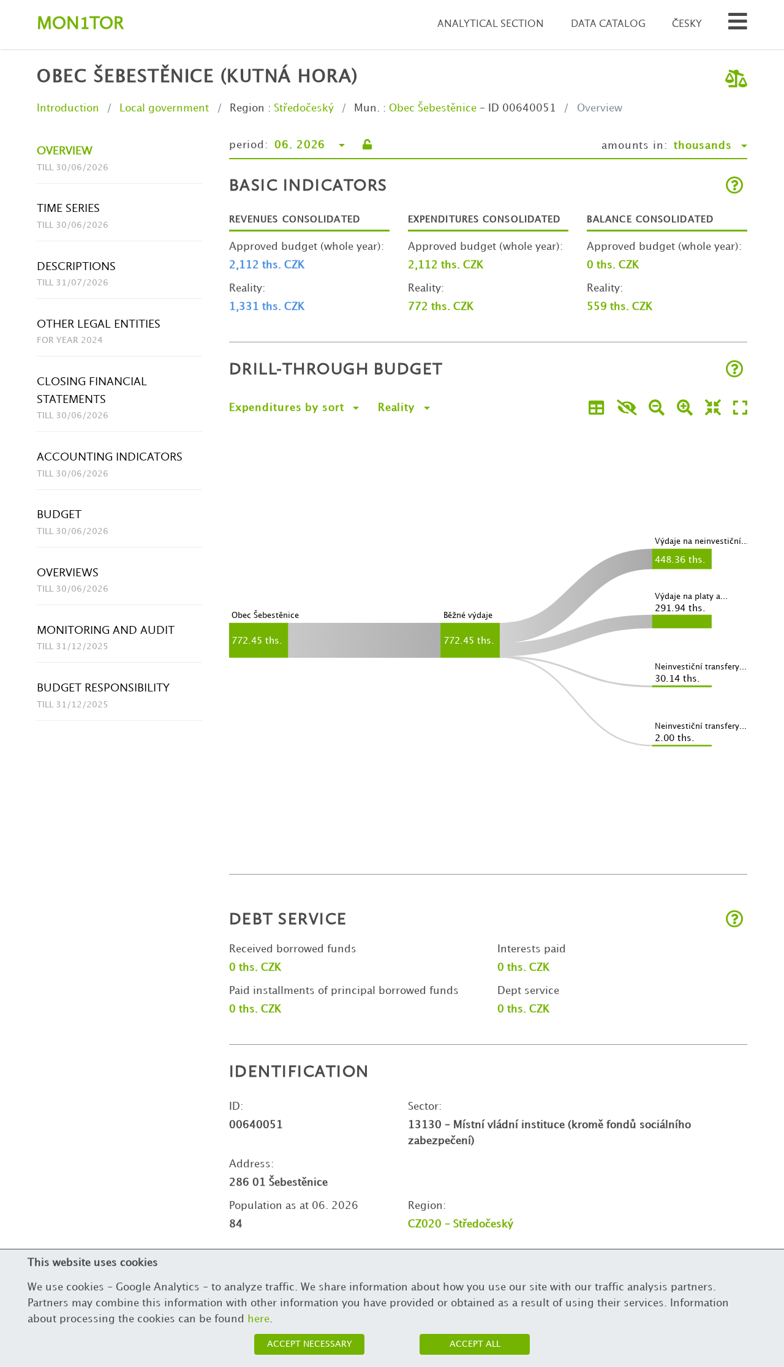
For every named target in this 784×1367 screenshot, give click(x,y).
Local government (164, 108)
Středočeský (304, 108)
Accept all (475, 1344)
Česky (687, 24)
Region (247, 108)
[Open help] (734, 186)
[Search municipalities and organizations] (737, 25)
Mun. (367, 108)
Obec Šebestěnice (433, 108)
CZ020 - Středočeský (460, 1224)
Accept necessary (309, 1344)
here (258, 1319)
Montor (80, 24)
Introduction (68, 108)
